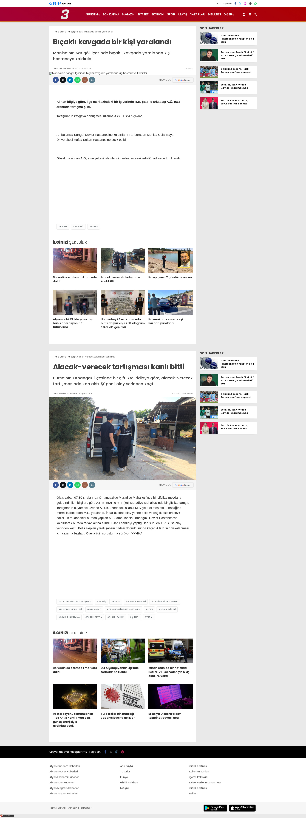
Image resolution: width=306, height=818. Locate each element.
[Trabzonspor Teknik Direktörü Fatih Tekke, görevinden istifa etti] (209, 60)
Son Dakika (111, 14)
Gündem (92, 14)
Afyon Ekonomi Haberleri (64, 777)
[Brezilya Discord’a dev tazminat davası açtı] (170, 696)
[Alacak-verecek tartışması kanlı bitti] (123, 260)
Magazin (128, 14)
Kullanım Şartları (199, 771)
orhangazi (95, 609)
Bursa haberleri (137, 601)
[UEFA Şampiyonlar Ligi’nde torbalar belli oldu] (123, 651)
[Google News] (183, 80)
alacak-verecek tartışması (75, 601)
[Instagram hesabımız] (245, 3)
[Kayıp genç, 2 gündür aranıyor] (170, 260)
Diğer (228, 14)
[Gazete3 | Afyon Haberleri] (64, 18)
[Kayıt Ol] (244, 14)
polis (150, 609)
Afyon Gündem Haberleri (64, 766)
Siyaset (143, 14)
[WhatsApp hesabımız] (255, 3)
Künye (124, 777)
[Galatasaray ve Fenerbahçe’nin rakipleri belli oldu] (209, 43)
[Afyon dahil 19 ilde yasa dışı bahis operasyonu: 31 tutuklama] (75, 302)
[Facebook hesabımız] (235, 3)
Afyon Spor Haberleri (61, 782)
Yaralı (94, 226)
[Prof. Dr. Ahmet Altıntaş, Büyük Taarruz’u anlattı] (209, 108)
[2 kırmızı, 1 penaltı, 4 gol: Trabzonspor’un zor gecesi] (209, 77)
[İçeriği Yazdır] (92, 80)
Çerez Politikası (198, 777)
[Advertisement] (123, 195)
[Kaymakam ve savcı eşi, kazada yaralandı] (170, 302)
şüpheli (135, 617)
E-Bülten (214, 14)
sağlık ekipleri (168, 609)
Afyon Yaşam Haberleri (63, 793)
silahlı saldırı (116, 617)
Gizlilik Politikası (129, 782)
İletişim (124, 788)
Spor (171, 14)
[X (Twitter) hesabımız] (240, 3)
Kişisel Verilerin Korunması (205, 782)
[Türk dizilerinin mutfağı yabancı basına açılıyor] (123, 696)
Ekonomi (157, 14)
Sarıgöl (79, 226)
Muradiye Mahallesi (71, 609)
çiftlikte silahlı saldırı (165, 601)
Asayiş (182, 14)
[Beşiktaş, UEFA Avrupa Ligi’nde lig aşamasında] (209, 92)
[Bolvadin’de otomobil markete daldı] (75, 260)
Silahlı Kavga (94, 617)
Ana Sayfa (126, 766)
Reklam (193, 793)
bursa (116, 601)
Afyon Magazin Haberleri (64, 788)
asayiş (102, 601)
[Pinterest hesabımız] (250, 3)
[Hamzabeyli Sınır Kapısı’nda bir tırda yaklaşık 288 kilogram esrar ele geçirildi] (123, 302)
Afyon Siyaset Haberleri (63, 771)
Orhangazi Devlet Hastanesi (124, 609)
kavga (63, 226)
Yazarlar (197, 14)
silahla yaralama (70, 617)
